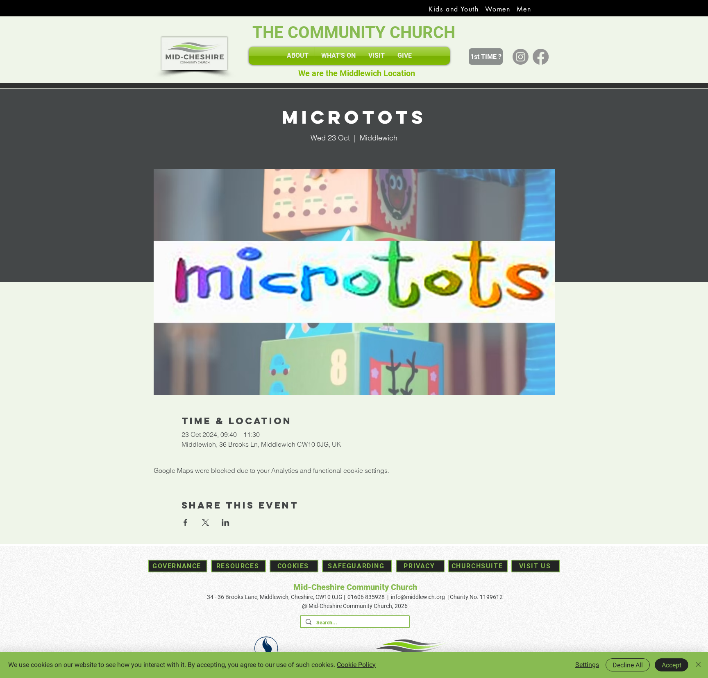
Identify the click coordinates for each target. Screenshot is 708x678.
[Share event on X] (205, 522)
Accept (671, 665)
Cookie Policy (356, 665)
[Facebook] (541, 57)
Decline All (628, 665)
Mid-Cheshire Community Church (355, 587)
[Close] (698, 664)
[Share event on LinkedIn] (225, 522)
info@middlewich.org (418, 597)
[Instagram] (521, 57)
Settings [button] (587, 665)
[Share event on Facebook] (185, 522)
